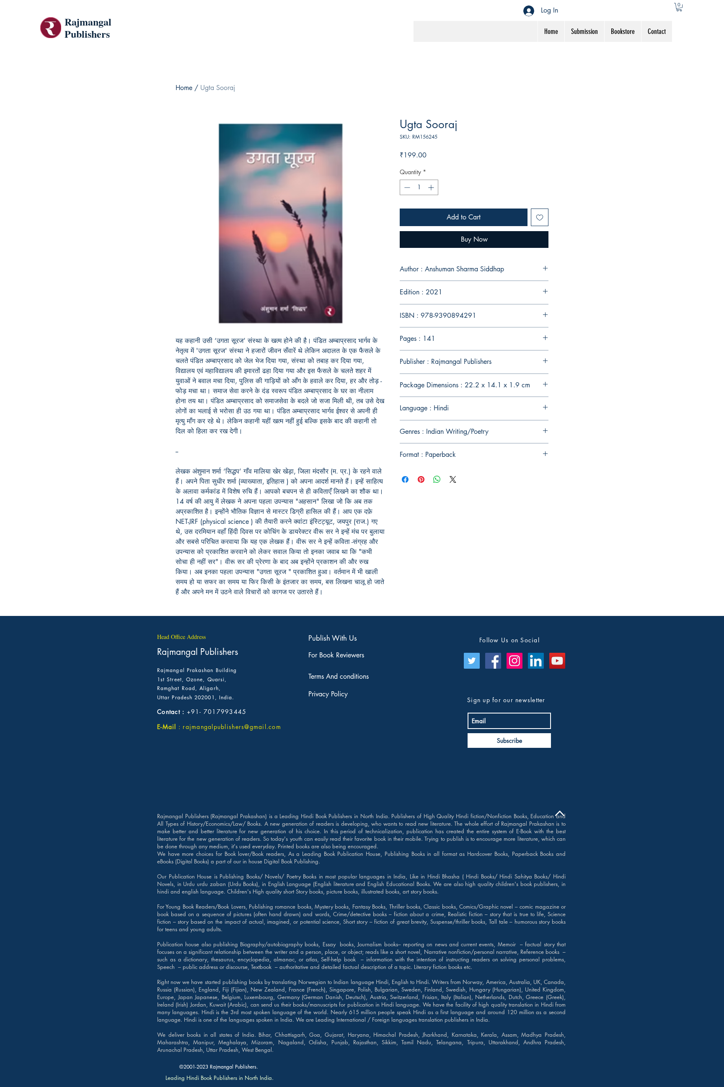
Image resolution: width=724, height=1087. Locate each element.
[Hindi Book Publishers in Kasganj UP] (536, 661)
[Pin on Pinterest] (421, 479)
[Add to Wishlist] (539, 217)
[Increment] (432, 187)
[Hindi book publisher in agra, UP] (472, 661)
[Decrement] (406, 187)
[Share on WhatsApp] (437, 479)
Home (184, 87)
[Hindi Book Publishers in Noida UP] (514, 661)
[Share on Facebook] (405, 479)
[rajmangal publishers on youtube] (557, 661)
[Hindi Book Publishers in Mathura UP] (493, 661)
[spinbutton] (419, 187)
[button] (679, 7)
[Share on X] (453, 479)
